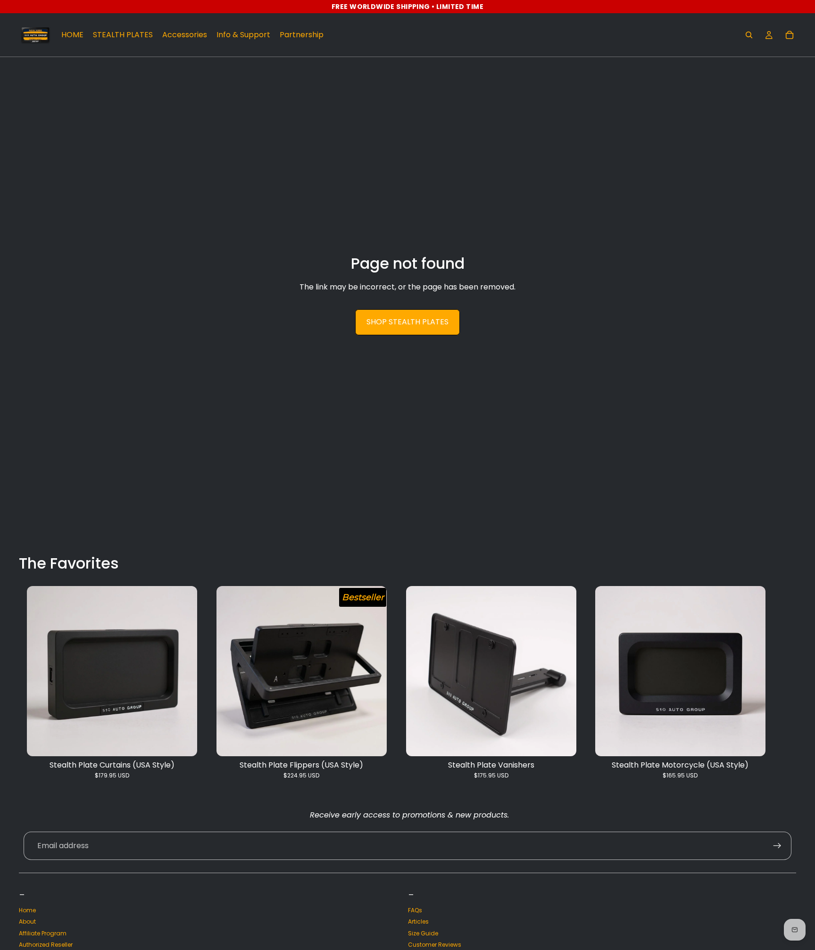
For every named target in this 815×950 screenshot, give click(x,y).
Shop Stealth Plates (407, 321)
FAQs (415, 910)
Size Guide (423, 933)
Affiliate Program (43, 933)
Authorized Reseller (46, 945)
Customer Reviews (434, 945)
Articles (418, 921)
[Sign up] (777, 846)
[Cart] (789, 35)
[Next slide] (785, 682)
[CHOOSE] (182, 741)
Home (27, 910)
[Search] (749, 35)
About (27, 921)
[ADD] (561, 741)
